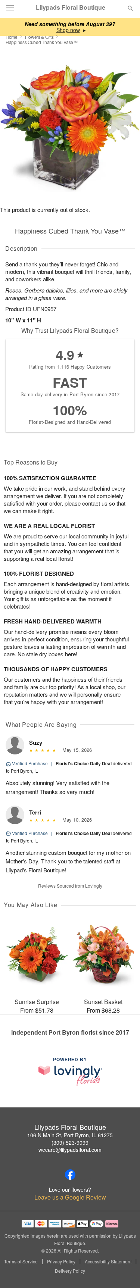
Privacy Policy (61, 1261)
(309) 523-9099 (70, 1142)
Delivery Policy (70, 1271)
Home (12, 37)
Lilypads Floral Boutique (70, 7)
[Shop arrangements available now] (68, 30)
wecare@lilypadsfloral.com (70, 1149)
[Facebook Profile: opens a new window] (70, 1174)
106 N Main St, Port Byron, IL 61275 (70, 1135)
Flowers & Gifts (39, 37)
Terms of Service (21, 1261)
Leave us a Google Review (70, 1197)
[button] (124, 1271)
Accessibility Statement (108, 1261)
